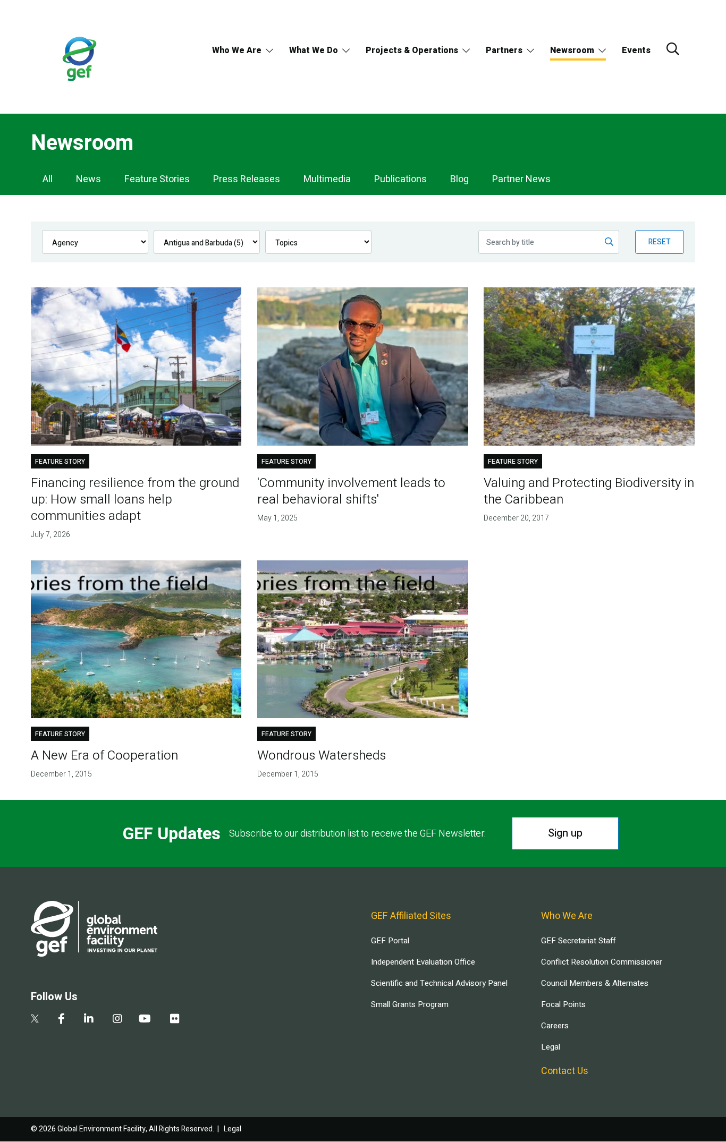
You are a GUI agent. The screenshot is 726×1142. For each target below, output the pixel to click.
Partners (504, 50)
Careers (555, 1026)
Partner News (521, 179)
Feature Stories (157, 179)
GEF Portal (390, 941)
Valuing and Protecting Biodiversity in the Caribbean (589, 491)
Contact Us (564, 1071)
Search (672, 48)
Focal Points (563, 1004)
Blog (459, 179)
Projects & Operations (412, 50)
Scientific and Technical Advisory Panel (439, 983)
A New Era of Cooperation (104, 755)
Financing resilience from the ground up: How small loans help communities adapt (135, 499)
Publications (400, 179)
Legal (550, 1047)
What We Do (313, 50)
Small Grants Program (410, 1004)
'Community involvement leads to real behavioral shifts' (351, 491)
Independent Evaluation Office (423, 962)
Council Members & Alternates (594, 983)
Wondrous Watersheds (321, 755)
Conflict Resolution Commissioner (601, 962)
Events (636, 50)
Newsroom (572, 50)
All (48, 179)
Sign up (565, 833)
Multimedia (327, 179)
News (88, 179)
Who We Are (236, 50)
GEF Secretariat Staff (578, 941)
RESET (659, 242)
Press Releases (246, 179)
